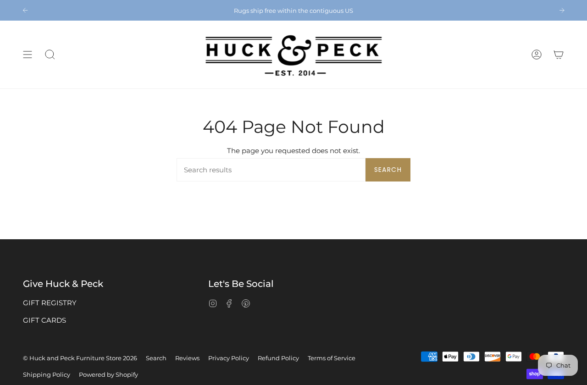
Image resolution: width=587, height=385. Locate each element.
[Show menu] (27, 54)
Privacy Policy (228, 358)
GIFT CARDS (44, 320)
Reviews (187, 358)
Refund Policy (278, 358)
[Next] (562, 10)
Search (388, 169)
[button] (49, 54)
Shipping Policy (46, 374)
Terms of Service (331, 358)
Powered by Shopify (108, 374)
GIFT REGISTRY (50, 302)
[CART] (558, 54)
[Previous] (25, 10)
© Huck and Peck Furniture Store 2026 (80, 358)
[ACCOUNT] (536, 54)
